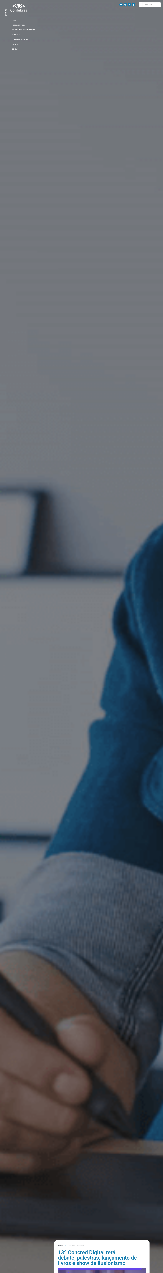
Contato (15, 49)
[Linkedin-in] (129, 4)
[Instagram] (125, 4)
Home (14, 20)
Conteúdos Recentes (20, 39)
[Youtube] (121, 4)
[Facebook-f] (133, 4)
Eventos (15, 44)
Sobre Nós (16, 35)
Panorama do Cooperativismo (23, 30)
